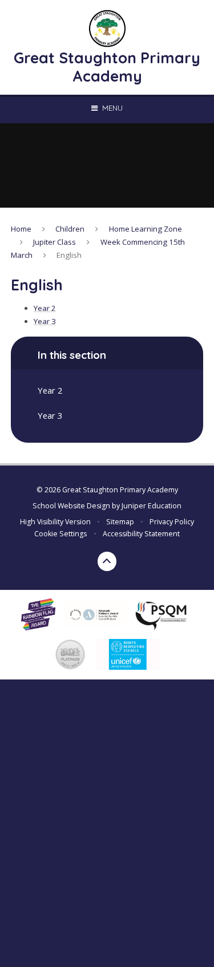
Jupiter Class (54, 242)
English (69, 255)
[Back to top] (107, 561)
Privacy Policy (172, 522)
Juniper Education (151, 506)
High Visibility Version (55, 522)
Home (21, 229)
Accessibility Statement (141, 534)
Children (69, 229)
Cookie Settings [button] (60, 534)
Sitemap (120, 522)
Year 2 (45, 308)
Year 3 (45, 321)
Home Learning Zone (145, 229)
